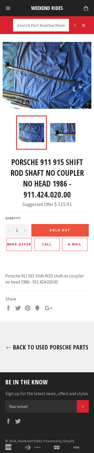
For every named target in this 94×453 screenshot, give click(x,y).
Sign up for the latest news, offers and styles (46, 393)
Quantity (12, 218)
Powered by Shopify (59, 441)
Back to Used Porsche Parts (49, 347)
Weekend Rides (47, 8)
